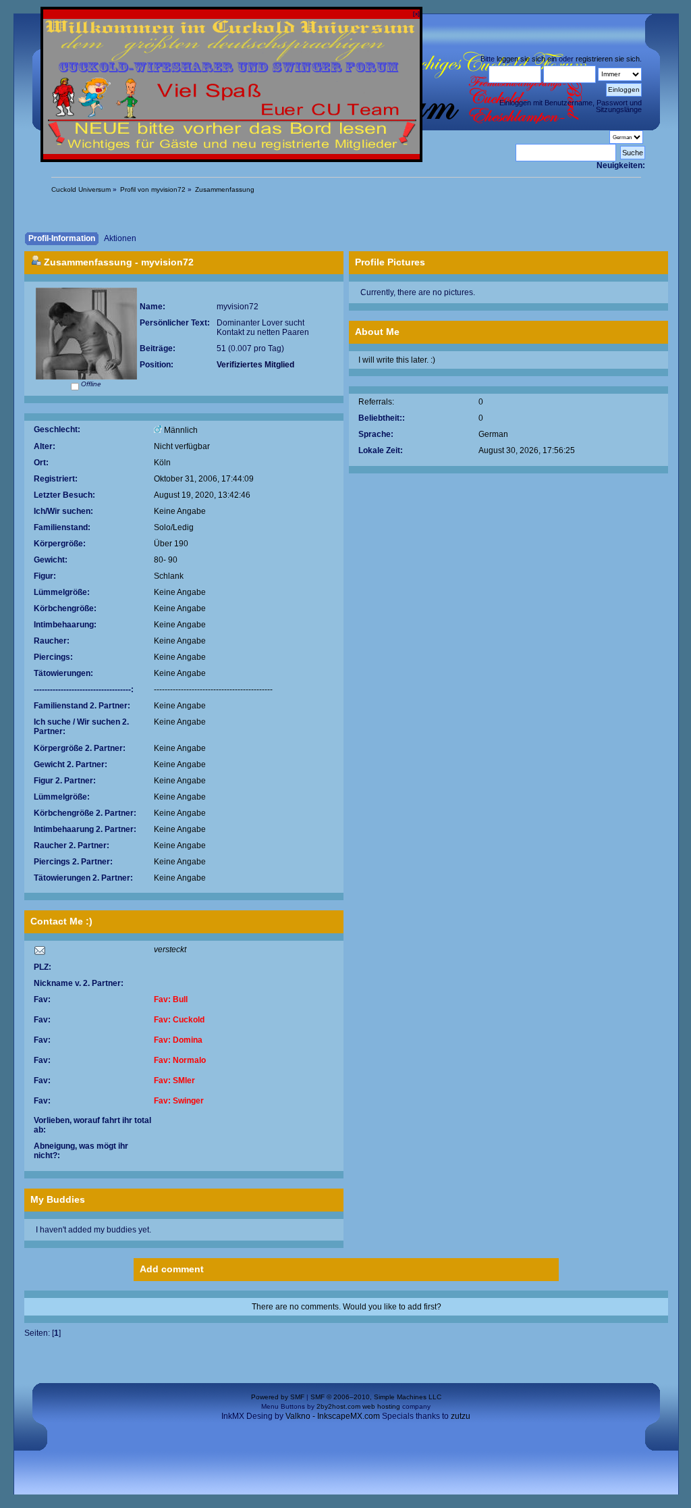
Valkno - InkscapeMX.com (332, 1415)
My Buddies (57, 1199)
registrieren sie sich (608, 59)
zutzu (460, 1415)
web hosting (381, 1406)
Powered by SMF (277, 1397)
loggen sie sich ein (527, 59)
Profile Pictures (390, 262)
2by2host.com (338, 1406)
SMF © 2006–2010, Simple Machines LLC (375, 1397)
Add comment (172, 1269)
